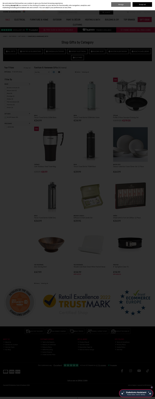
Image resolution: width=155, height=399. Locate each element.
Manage (121, 4)
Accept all (142, 4)
